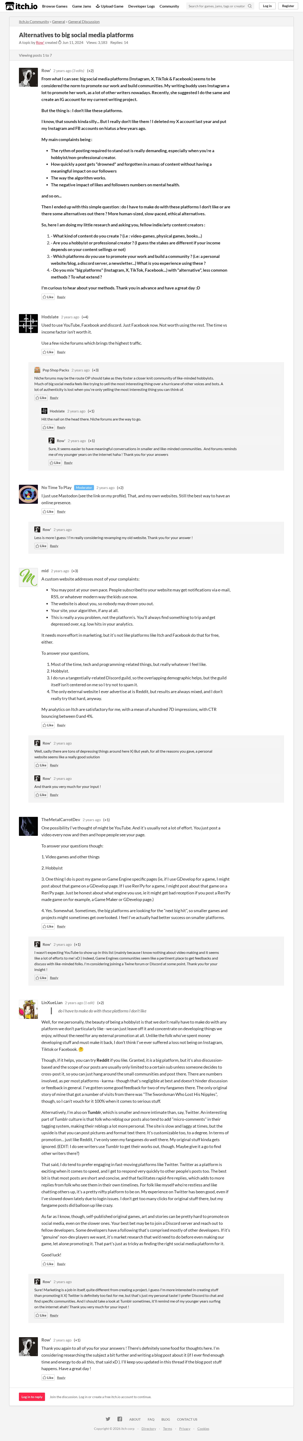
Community (169, 6)
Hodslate (50, 316)
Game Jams (81, 6)
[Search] (249, 5)
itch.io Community (34, 21)
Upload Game (112, 6)
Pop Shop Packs (56, 370)
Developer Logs (141, 6)
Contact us (187, 1419)
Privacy (184, 1429)
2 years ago (62, 70)
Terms (167, 1429)
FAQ (151, 1419)
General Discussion (84, 21)
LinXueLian (51, 1002)
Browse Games (54, 6)
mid (45, 570)
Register (288, 6)
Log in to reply (32, 1397)
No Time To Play (56, 487)
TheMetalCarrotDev (60, 819)
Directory (149, 1429)
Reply (61, 297)
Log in (267, 6)
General (58, 21)
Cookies (203, 1429)
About (135, 1419)
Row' (40, 42)
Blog (165, 1419)
